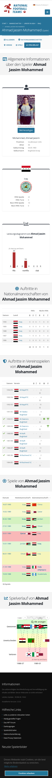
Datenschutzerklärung (12, 734)
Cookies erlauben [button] (27, 773)
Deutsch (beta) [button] (41, 5)
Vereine (9, 45)
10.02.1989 (7, 511)
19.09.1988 (7, 574)
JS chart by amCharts (16, 249)
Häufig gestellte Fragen (12, 719)
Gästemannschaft (40, 498)
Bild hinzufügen (26, 130)
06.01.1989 (7, 554)
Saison (6, 315)
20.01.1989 (7, 533)
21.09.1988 (7, 567)
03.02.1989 (7, 519)
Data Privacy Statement (12, 738)
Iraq (20, 322)
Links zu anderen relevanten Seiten (17, 715)
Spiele (20, 45)
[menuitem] (36, 618)
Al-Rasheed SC (26, 455)
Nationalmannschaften (31, 40)
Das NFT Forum (9, 722)
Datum (6, 498)
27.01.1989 (7, 526)
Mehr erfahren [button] (10, 766)
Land (15, 315)
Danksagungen (9, 726)
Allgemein (10, 40)
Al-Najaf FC (24, 390)
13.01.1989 (7, 543)
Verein (17, 383)
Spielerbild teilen (10, 730)
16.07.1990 (7, 504)
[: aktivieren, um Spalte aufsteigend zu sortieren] (4, 383)
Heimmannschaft (23, 498)
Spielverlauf (33, 45)
